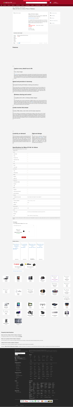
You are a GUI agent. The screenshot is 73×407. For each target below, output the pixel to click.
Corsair (47, 366)
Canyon (31, 366)
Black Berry (43, 356)
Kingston (39, 371)
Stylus (51, 374)
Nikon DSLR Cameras (22, 7)
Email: (16, 353)
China (34, 366)
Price (14, 215)
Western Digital (39, 378)
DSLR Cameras (17, 7)
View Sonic (47, 376)
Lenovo (39, 357)
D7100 (16, 74)
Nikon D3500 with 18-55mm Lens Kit (15, 249)
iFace (51, 369)
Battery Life (15, 178)
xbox (42, 378)
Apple (34, 356)
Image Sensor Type (16, 159)
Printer (22, 5)
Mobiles (13, 5)
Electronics (28, 5)
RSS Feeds (17, 388)
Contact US (17, 405)
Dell (50, 356)
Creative (51, 366)
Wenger (35, 378)
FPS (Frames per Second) (17, 191)
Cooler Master (43, 366)
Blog (16, 378)
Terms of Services (18, 370)
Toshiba (31, 361)
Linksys (43, 371)
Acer (30, 356)
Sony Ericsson (51, 359)
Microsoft (51, 371)
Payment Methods (18, 365)
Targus (31, 376)
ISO (14, 161)
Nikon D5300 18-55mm (40, 247)
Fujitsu (31, 369)
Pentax (31, 374)
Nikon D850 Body (23, 247)
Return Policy (17, 367)
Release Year (15, 208)
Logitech (47, 371)
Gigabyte (39, 369)
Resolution (15, 189)
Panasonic (51, 357)
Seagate (43, 374)
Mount (14, 165)
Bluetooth (14, 183)
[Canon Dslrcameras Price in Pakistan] (18, 264)
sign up (16, 354)
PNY (34, 374)
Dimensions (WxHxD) (16, 200)
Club (38, 366)
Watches (43, 5)
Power (48, 5)
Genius (35, 369)
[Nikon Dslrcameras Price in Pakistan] (30, 264)
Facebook (17, 382)
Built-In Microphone (16, 193)
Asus (38, 356)
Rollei (38, 374)
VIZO (51, 376)
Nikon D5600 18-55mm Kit (32, 247)
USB (14, 185)
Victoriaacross (43, 376)
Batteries (14, 176)
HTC (34, 357)
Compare (23, 237)
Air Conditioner (37, 5)
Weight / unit (15, 202)
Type (14, 170)
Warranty (14, 213)
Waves (31, 378)
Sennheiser (47, 374)
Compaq (47, 356)
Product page (15, 211)
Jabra (34, 371)
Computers (18, 5)
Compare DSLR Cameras (19, 375)
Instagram (17, 385)
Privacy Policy (18, 368)
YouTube (17, 383)
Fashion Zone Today (18, 392)
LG (42, 357)
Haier (47, 369)
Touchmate (35, 376)
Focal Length (15, 167)
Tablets (9, 5)
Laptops (4, 5)
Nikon (32, 101)
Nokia (47, 357)
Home (13, 7)
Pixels (14, 155)
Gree (42, 369)
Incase (31, 371)
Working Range (15, 172)
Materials (14, 204)
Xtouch (47, 378)
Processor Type (15, 157)
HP (30, 357)
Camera (32, 5)
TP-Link (39, 376)
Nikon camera (41, 136)
